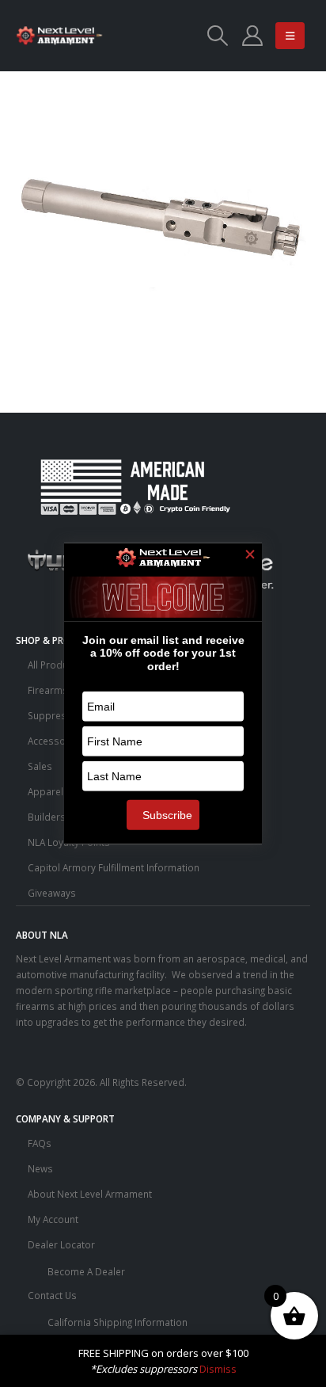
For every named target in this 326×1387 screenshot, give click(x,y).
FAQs (39, 1143)
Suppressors (58, 715)
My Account (53, 1219)
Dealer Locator (61, 1244)
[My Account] (252, 35)
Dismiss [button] (218, 1369)
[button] (217, 35)
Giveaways (52, 892)
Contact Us (52, 1295)
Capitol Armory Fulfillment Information (113, 867)
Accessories (55, 740)
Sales (40, 766)
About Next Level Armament (90, 1193)
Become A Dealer (86, 1271)
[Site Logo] (59, 35)
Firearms (48, 690)
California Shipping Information (117, 1322)
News (40, 1168)
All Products (55, 664)
